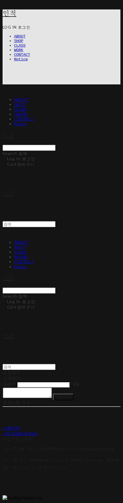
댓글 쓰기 (63, 397)
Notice (21, 59)
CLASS (19, 45)
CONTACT (22, 54)
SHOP (18, 41)
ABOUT (19, 36)
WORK (18, 50)
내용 (75, 384)
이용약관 (11, 428)
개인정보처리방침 (20, 434)
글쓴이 (9, 384)
